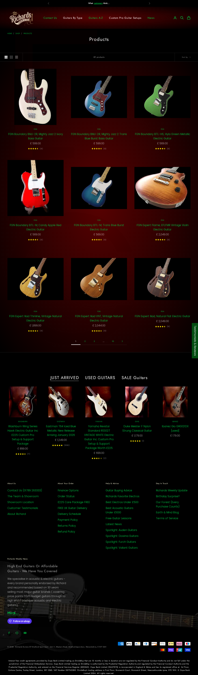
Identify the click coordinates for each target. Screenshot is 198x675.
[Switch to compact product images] (16, 57)
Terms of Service (167, 518)
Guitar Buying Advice (119, 490)
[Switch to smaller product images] (11, 57)
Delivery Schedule (69, 514)
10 (113, 341)
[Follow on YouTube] (25, 632)
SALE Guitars (135, 378)
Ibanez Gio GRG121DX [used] (175, 428)
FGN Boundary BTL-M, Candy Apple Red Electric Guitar (35, 227)
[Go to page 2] (122, 341)
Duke (137, 421)
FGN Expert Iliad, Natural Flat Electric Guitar (162, 316)
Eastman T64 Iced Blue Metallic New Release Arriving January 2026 (61, 430)
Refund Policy (66, 531)
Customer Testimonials (22, 508)
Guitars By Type (72, 18)
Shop (18, 33)
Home (9, 33)
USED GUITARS (100, 378)
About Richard (16, 514)
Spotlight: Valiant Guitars (122, 548)
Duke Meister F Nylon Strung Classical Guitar (137, 428)
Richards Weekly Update (171, 490)
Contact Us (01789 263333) (24, 490)
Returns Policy (67, 526)
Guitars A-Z (96, 18)
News (151, 18)
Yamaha (99, 421)
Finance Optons (68, 490)
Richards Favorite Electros (122, 496)
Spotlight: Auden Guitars (121, 530)
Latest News (114, 524)
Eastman (61, 421)
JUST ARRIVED (64, 378)
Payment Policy (68, 520)
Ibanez (175, 421)
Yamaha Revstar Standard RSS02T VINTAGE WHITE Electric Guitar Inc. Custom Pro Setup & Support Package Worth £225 (99, 437)
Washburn (23, 421)
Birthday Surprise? (168, 496)
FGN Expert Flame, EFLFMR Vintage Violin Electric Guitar (163, 227)
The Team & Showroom (23, 496)
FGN (35, 129)
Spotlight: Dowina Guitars (122, 536)
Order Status (66, 496)
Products (28, 33)
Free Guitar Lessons (118, 518)
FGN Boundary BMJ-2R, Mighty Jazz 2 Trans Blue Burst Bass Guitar (99, 136)
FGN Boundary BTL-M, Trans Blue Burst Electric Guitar (99, 227)
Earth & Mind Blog (167, 512)
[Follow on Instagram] (17, 632)
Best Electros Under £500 (122, 502)
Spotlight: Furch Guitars (121, 542)
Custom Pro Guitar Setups (125, 18)
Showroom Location (20, 502)
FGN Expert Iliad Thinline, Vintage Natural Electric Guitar (35, 318)
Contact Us (50, 18)
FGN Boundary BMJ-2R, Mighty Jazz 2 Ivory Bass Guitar (35, 136)
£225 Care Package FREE (74, 502)
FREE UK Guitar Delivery (72, 508)
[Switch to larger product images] (6, 57)
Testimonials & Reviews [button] (195, 340)
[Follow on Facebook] (9, 632)
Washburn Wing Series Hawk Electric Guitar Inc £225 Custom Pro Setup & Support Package (22, 435)
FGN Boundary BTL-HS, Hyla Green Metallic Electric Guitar (162, 136)
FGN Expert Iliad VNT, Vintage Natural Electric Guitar (99, 318)
